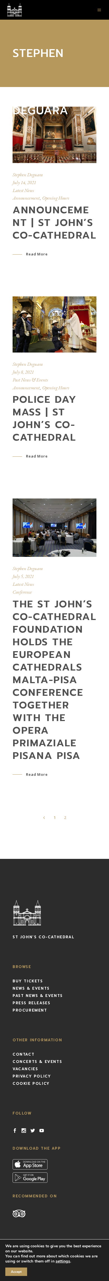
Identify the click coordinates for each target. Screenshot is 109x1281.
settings (63, 1261)
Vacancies (25, 1069)
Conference (22, 592)
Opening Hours (55, 198)
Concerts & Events (37, 1061)
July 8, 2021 (23, 372)
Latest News (23, 190)
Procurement (30, 1010)
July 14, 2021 (24, 182)
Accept (16, 1271)
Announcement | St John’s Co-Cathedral (54, 223)
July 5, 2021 (23, 576)
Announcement (26, 198)
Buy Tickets (28, 981)
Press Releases (31, 1003)
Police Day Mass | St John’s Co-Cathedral (45, 418)
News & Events (31, 988)
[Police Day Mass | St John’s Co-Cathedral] (54, 324)
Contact (23, 1054)
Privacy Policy (32, 1076)
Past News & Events (30, 380)
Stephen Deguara (28, 174)
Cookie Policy (31, 1083)
